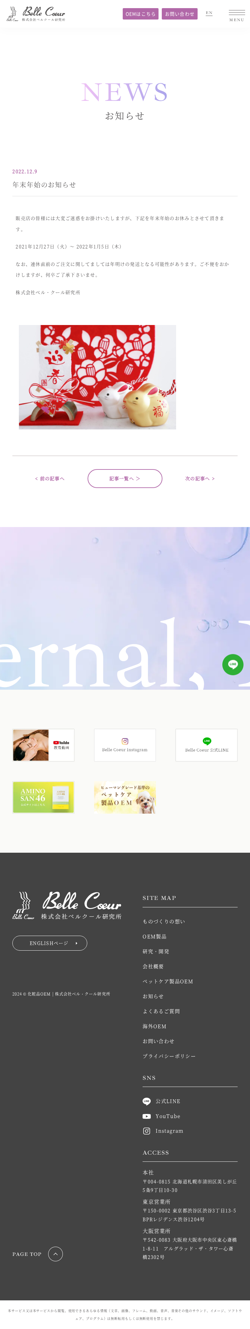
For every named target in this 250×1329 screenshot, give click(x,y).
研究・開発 (156, 951)
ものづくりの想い (164, 921)
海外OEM (155, 1026)
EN (209, 13)
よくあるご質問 (161, 1011)
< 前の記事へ (50, 478)
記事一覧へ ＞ (125, 478)
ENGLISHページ (49, 943)
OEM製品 (155, 936)
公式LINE (168, 1100)
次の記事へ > (200, 478)
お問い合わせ (180, 13)
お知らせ (153, 996)
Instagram (170, 1130)
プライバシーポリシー (169, 1055)
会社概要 (153, 966)
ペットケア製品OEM (168, 981)
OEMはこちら (141, 13)
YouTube (168, 1115)
